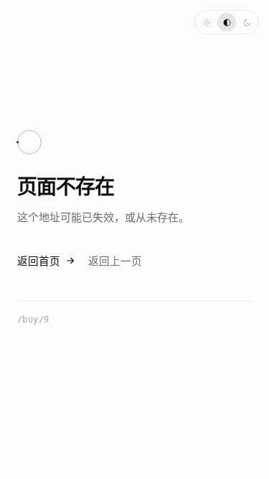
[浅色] (206, 22)
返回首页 (38, 262)
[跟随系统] (226, 22)
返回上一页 (115, 262)
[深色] (246, 22)
